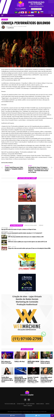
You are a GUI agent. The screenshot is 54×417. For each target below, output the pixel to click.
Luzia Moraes (10, 27)
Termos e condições (27, 405)
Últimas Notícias (20, 403)
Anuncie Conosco (40, 403)
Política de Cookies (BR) (10, 403)
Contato (47, 403)
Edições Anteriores (30, 403)
